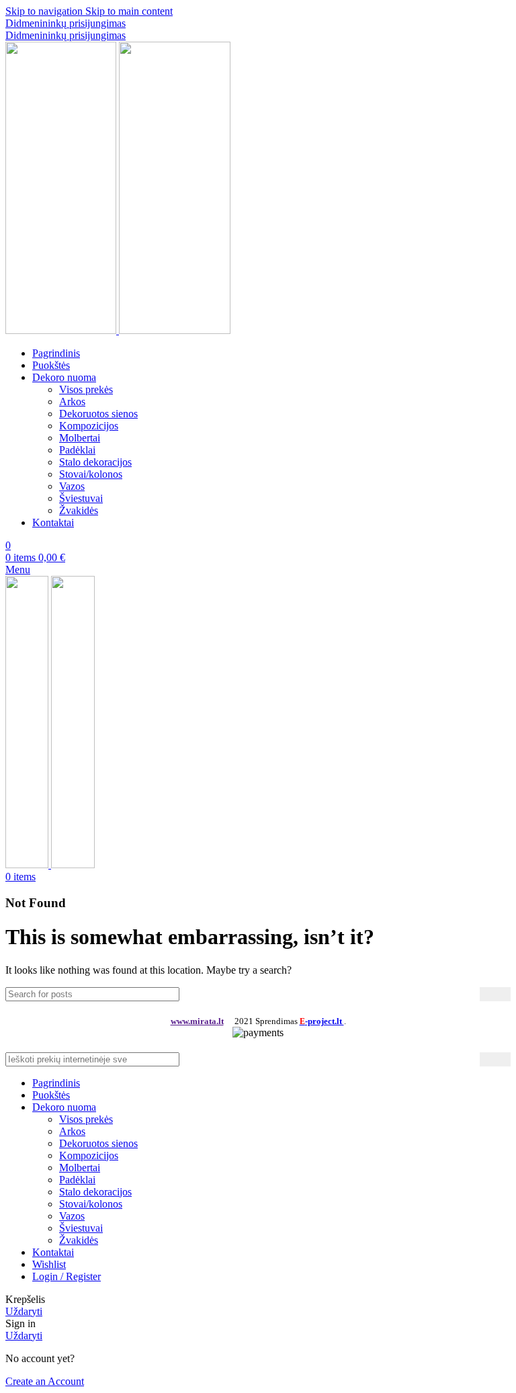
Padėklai (77, 450)
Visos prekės (86, 389)
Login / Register (66, 1276)
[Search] (495, 994)
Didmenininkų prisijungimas (65, 23)
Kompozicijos (88, 425)
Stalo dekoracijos (95, 462)
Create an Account (44, 1381)
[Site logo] (62, 330)
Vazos (72, 486)
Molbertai (79, 438)
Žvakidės (78, 510)
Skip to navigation (45, 11)
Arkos (72, 401)
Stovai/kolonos (90, 474)
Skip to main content (129, 11)
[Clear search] (470, 994)
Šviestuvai (81, 498)
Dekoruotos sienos (98, 413)
